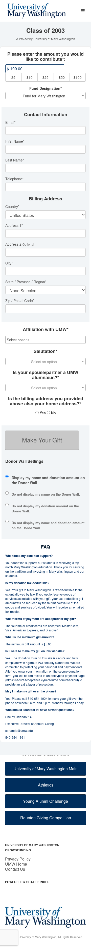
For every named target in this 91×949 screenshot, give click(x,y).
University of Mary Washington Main (45, 769)
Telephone (14, 178)
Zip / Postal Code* (19, 300)
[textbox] (45, 361)
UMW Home (16, 864)
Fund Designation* (45, 88)
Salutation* (45, 351)
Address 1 (14, 225)
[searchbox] (45, 339)
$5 (13, 77)
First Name (14, 141)
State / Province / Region (25, 281)
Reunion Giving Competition (45, 818)
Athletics (45, 785)
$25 (45, 77)
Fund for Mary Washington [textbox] (44, 95)
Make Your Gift (42, 439)
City (9, 262)
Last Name (14, 159)
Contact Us (15, 869)
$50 (62, 77)
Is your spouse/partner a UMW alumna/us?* (45, 375)
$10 (30, 77)
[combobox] (45, 95)
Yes (42, 412)
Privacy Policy (18, 859)
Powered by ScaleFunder (27, 882)
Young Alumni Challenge (45, 801)
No (53, 412)
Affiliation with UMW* (46, 329)
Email (10, 122)
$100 (78, 77)
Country (12, 206)
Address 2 (13, 244)
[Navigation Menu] (83, 10)
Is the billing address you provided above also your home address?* (45, 401)
